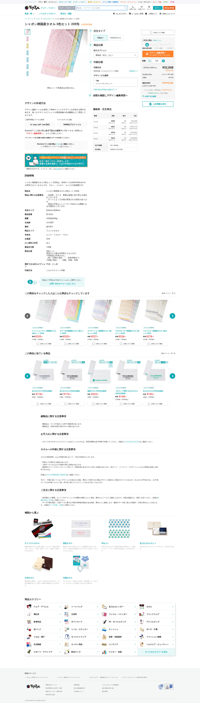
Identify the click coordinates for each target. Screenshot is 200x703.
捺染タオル (67, 543)
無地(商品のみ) (115, 38)
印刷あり (100, 38)
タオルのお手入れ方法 (131, 442)
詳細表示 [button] (132, 71)
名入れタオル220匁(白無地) (153, 391)
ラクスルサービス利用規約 (110, 685)
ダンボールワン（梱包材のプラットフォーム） (104, 677)
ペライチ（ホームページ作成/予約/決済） (135, 677)
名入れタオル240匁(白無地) (70, 391)
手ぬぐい (105, 543)
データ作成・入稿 (55, 505)
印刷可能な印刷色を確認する (104, 89)
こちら (58, 144)
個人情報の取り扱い (108, 688)
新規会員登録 (169, 8)
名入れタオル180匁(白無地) (42, 391)
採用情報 (76, 685)
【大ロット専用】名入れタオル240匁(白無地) (126, 392)
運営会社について (51, 685)
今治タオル (29, 578)
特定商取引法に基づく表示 (54, 688)
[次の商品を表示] (172, 316)
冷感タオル (67, 578)
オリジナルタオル (32, 543)
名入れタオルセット (148, 543)
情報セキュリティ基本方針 (54, 691)
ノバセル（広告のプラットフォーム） (36, 677)
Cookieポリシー (79, 691)
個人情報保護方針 (79, 688)
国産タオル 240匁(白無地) (97, 391)
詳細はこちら (157, 40)
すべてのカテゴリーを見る (156, 652)
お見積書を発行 (159, 104)
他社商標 (105, 691)
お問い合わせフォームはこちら (62, 283)
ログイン (158, 8)
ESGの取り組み (50, 694)
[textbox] (101, 8)
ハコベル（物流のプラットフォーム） (69, 677)
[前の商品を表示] (27, 376)
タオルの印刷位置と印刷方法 (56, 475)
